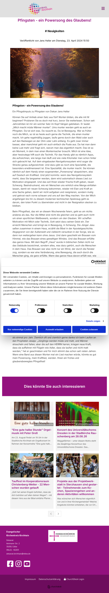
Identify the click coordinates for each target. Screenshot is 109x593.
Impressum (30, 579)
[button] (81, 9)
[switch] (41, 310)
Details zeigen (93, 321)
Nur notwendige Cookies (20, 329)
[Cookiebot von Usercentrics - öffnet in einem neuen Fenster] (93, 262)
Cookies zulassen (89, 329)
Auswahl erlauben (54, 329)
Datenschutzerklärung (49, 579)
